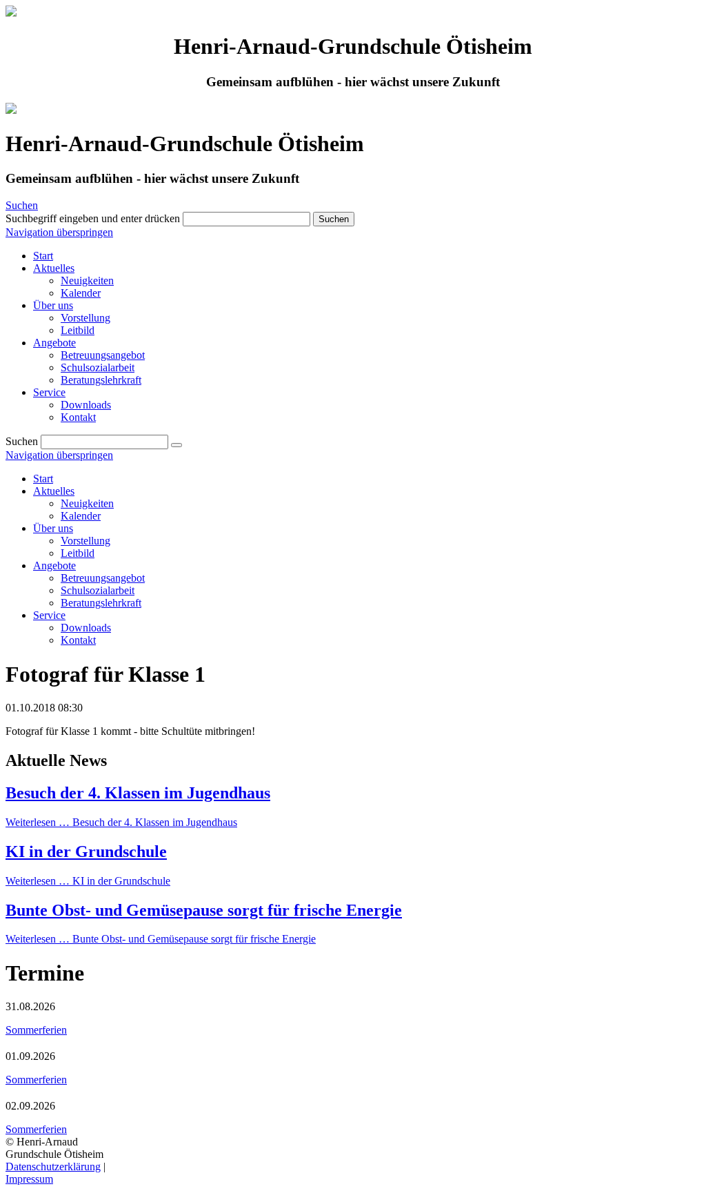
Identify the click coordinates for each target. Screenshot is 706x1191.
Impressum (29, 1179)
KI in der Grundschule (86, 851)
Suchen (22, 205)
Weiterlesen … (121, 822)
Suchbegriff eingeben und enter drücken (93, 218)
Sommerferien (36, 1030)
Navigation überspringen (59, 232)
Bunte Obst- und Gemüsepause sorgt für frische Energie (204, 910)
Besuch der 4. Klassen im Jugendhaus (138, 793)
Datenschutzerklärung (53, 1166)
